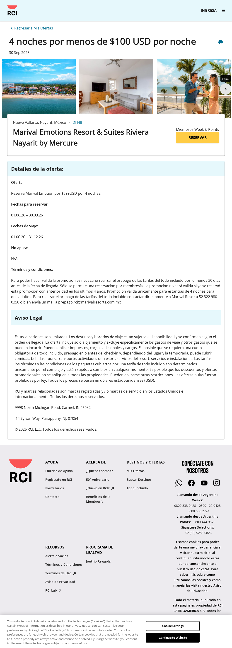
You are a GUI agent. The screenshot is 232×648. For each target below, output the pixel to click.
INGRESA (209, 10)
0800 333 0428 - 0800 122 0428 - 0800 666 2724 (198, 508)
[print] (221, 42)
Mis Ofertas (136, 471)
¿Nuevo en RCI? (98, 488)
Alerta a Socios (56, 556)
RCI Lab (51, 590)
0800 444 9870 (204, 522)
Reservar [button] (197, 137)
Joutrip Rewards (98, 561)
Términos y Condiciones (63, 564)
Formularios (54, 488)
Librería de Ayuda (59, 471)
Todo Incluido (137, 488)
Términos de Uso (58, 573)
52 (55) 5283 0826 (198, 533)
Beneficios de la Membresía (98, 499)
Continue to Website (173, 638)
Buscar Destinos (139, 479)
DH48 (77, 122)
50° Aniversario (97, 479)
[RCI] (12, 10)
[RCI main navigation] (223, 10)
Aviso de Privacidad (60, 582)
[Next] (225, 89)
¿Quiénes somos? (99, 471)
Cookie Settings (173, 626)
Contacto (52, 497)
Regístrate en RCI (58, 479)
